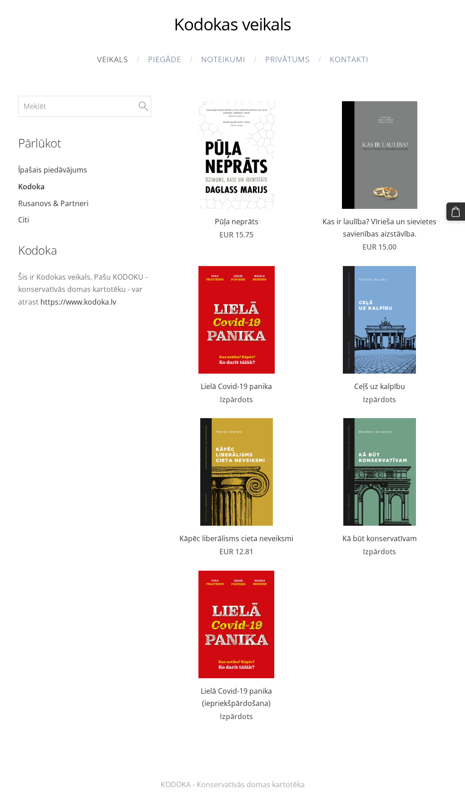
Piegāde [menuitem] (164, 59)
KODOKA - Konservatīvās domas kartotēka (233, 784)
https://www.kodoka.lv (78, 302)
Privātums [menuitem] (287, 59)
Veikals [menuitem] (112, 59)
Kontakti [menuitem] (349, 59)
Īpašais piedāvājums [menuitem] (52, 170)
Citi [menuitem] (23, 220)
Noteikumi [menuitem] (223, 59)
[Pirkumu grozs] (455, 211)
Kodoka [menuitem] (31, 187)
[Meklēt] (143, 106)
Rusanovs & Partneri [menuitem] (53, 203)
